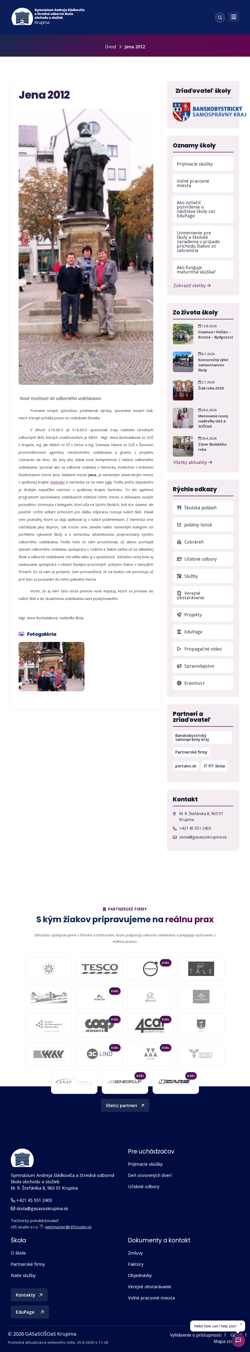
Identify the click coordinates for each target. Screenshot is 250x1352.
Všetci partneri (121, 1105)
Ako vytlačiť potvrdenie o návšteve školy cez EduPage (196, 209)
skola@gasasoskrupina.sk (203, 837)
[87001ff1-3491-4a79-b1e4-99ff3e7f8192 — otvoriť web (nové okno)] (150, 997)
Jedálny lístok (208, 525)
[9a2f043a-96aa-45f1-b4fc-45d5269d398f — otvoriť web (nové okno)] (48, 1025)
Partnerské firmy (191, 752)
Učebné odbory (200, 559)
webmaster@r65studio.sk (68, 1227)
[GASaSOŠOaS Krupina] (22, 1158)
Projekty (192, 615)
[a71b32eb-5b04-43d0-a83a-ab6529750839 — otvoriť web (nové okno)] (150, 1025)
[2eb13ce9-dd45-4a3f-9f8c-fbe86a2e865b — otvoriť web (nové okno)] (100, 969)
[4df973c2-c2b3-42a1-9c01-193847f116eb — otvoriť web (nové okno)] (125, 1082)
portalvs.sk (187, 766)
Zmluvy (135, 1253)
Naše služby (23, 1275)
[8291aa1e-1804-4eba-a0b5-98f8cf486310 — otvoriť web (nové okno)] (99, 997)
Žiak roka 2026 (211, 388)
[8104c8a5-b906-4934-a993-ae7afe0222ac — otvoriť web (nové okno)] (49, 997)
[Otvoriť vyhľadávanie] (220, 17)
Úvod (110, 47)
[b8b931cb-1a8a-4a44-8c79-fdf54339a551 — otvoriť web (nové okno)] (201, 1054)
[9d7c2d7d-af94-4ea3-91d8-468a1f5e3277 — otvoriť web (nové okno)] (100, 1025)
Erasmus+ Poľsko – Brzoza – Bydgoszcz (215, 334)
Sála (108, 482)
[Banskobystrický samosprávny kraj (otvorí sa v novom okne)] (209, 112)
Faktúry (136, 1264)
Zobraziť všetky (190, 285)
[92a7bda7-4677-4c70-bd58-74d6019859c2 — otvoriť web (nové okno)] (201, 997)
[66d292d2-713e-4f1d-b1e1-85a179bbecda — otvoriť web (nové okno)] (150, 969)
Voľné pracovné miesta (193, 183)
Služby (190, 576)
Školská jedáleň (200, 508)
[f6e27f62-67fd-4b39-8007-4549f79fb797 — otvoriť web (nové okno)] (201, 1025)
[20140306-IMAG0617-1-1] (51, 666)
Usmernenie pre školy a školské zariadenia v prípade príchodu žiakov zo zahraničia (198, 241)
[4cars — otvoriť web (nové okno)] (176, 1082)
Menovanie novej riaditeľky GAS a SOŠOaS (213, 421)
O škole (18, 1253)
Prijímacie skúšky (195, 164)
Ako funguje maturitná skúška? (196, 269)
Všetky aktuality (190, 461)
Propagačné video (202, 649)
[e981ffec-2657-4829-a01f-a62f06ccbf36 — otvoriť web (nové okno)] (48, 1054)
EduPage (208, 632)
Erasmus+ (194, 683)
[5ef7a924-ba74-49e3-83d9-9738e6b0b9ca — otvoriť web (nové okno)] (74, 1082)
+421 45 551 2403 (195, 828)
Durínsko (57, 482)
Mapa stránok (228, 1341)
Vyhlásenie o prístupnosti (195, 1335)
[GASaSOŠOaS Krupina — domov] (48, 16)
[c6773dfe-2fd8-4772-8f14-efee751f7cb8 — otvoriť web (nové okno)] (99, 1054)
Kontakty (25, 1295)
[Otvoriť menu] (233, 17)
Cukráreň (193, 542)
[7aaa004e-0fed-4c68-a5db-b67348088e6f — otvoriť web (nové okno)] (201, 969)
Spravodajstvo (198, 666)
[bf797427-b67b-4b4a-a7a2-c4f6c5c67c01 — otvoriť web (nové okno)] (150, 1054)
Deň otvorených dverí (150, 1175)
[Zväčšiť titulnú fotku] (86, 247)
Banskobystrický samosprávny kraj (203, 737)
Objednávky (140, 1275)
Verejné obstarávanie (190, 595)
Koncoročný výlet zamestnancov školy (213, 364)
